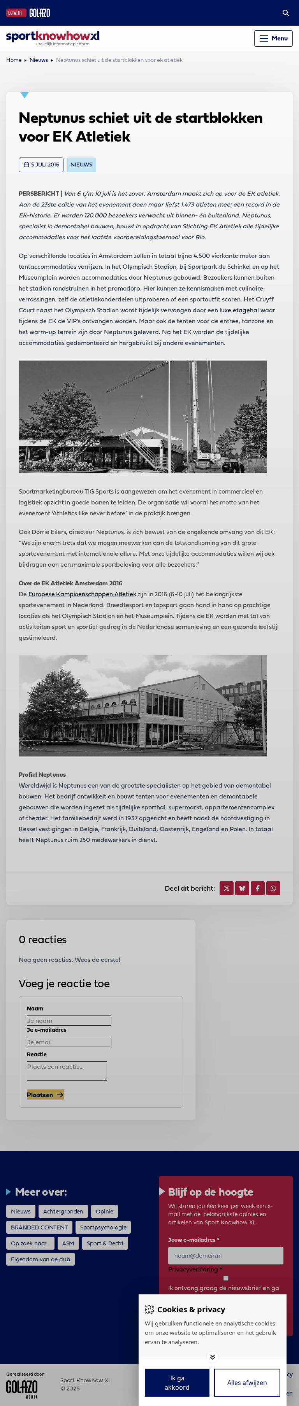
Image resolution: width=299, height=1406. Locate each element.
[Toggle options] (212, 1357)
